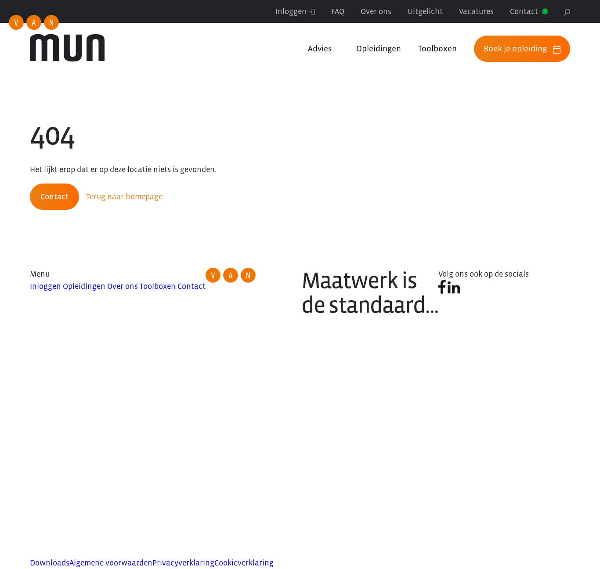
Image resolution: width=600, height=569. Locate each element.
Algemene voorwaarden (110, 562)
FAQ (337, 11)
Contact (524, 11)
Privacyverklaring (183, 562)
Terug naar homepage (124, 196)
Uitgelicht (425, 11)
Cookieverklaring (244, 562)
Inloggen (291, 11)
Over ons (376, 11)
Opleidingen (378, 48)
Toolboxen (437, 48)
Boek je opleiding (515, 48)
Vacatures (476, 11)
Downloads (49, 562)
